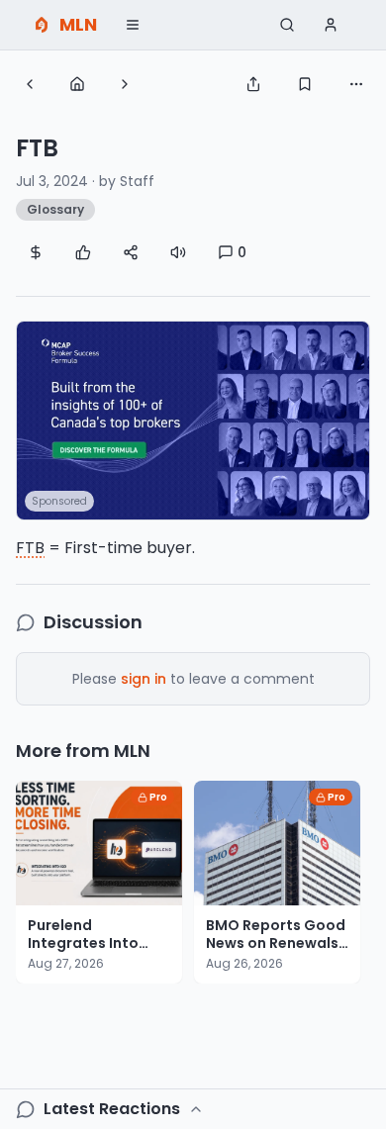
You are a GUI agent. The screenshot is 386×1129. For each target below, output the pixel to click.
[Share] (253, 84)
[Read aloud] (178, 252)
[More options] (356, 84)
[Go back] (29, 84)
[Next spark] (124, 84)
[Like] (83, 252)
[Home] (77, 84)
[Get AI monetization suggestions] (35, 252)
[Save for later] (305, 84)
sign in (143, 679)
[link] (193, 420)
